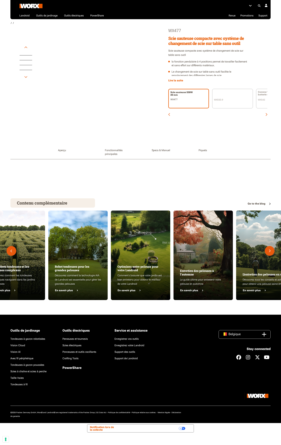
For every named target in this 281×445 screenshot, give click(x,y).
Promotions (247, 15)
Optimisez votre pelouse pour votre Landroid (137, 268)
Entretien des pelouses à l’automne (197, 272)
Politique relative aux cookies (144, 412)
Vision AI (15, 351)
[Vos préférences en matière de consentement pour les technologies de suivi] (6, 439)
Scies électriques (71, 345)
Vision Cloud (17, 345)
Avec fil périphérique (21, 358)
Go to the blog (257, 203)
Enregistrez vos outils (126, 338)
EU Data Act (101, 412)
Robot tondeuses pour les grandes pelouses (72, 268)
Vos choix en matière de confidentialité (152, 428)
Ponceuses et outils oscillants (79, 351)
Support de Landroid (126, 358)
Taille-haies (17, 377)
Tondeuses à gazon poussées (27, 364)
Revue (232, 15)
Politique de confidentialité (119, 412)
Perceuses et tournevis (75, 338)
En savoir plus (64, 290)
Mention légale (164, 412)
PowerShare (71, 368)
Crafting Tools (70, 358)
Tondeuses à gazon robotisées (27, 338)
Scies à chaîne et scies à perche (28, 371)
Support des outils (124, 351)
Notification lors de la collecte (102, 428)
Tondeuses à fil (19, 384)
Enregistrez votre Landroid (129, 345)
